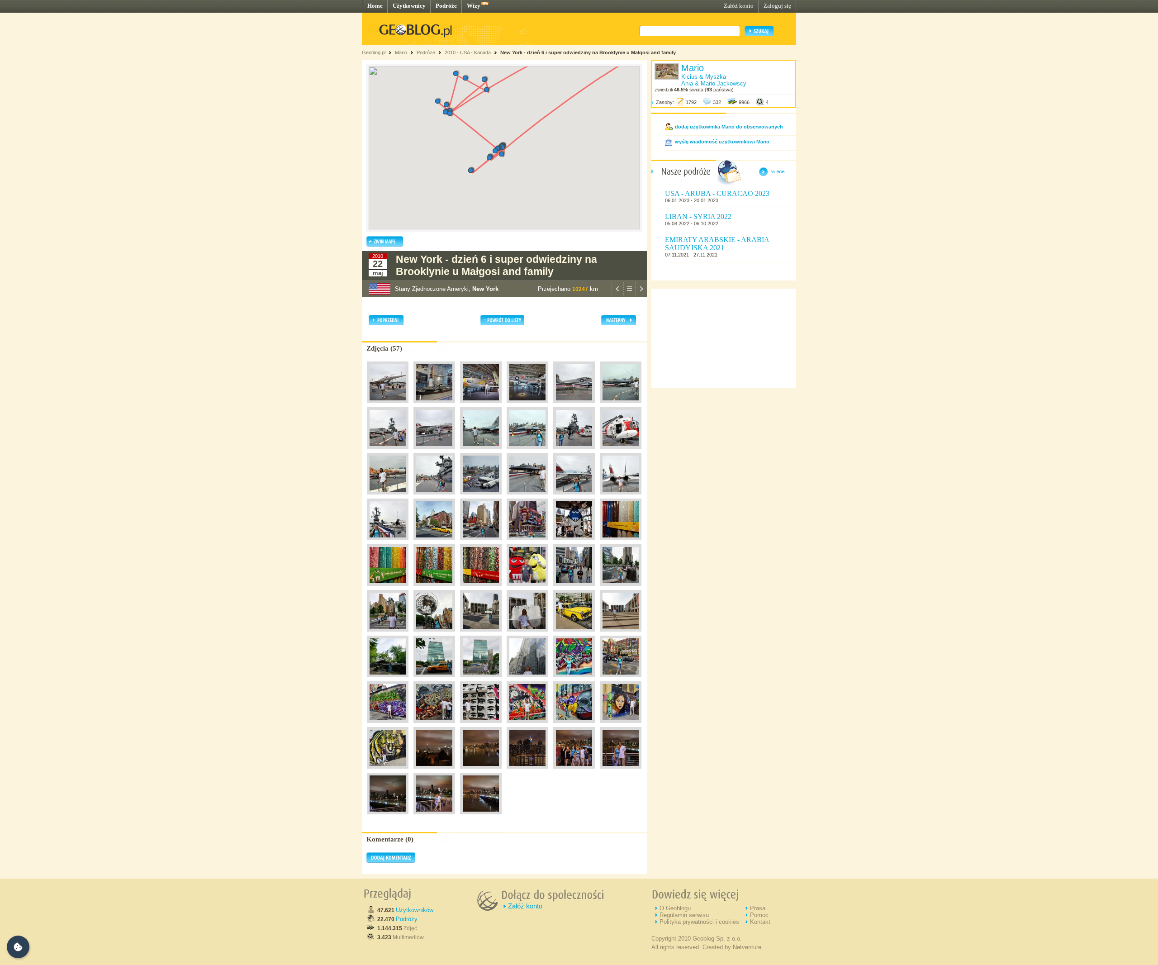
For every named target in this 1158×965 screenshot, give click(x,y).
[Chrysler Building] (527, 679)
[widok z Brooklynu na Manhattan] (481, 771)
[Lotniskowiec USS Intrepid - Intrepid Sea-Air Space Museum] (434, 405)
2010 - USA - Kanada (468, 52)
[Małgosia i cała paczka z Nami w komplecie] (574, 771)
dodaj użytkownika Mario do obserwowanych (729, 126)
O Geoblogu (675, 908)
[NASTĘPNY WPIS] (641, 294)
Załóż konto (739, 5)
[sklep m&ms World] (574, 542)
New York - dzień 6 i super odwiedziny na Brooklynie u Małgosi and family (588, 52)
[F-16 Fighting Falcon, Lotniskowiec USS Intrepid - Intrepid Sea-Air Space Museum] (620, 405)
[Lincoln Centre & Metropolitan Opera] (481, 634)
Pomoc (759, 915)
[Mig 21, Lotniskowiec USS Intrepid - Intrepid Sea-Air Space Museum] (387, 496)
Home (375, 5)
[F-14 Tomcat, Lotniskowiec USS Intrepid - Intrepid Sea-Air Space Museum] (434, 451)
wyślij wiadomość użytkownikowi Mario (722, 141)
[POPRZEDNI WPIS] (617, 294)
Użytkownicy (409, 5)
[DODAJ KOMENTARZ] (390, 861)
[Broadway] (574, 588)
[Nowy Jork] (434, 542)
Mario (401, 52)
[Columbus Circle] (620, 588)
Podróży (407, 919)
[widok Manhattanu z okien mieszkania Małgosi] (434, 771)
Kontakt (760, 921)
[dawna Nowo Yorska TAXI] (574, 634)
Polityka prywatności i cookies (699, 921)
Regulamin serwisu (684, 915)
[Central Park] (387, 679)
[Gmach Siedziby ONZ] (434, 679)
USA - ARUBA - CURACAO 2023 (717, 193)
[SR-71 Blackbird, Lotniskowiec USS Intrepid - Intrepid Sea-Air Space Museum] (527, 496)
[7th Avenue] (481, 542)
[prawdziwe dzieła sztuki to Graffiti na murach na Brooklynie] (574, 679)
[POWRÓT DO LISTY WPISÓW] (629, 294)
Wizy (473, 5)
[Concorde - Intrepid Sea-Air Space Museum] (387, 405)
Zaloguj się (777, 5)
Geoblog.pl (373, 52)
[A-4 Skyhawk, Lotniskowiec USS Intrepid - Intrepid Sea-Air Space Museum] (527, 405)
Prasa (757, 908)
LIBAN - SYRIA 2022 (698, 216)
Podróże (446, 5)
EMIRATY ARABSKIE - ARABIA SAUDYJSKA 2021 (717, 244)
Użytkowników (414, 910)
